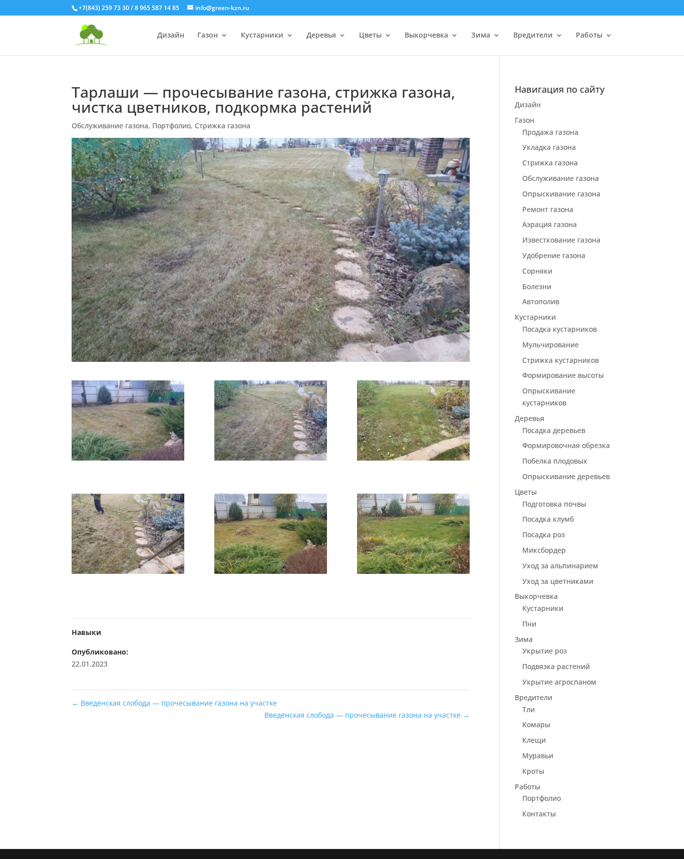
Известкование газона (561, 240)
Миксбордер (544, 550)
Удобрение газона (553, 255)
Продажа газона (550, 132)
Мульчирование (550, 344)
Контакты (539, 813)
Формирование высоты (563, 375)
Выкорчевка (426, 36)
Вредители (533, 36)
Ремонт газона (547, 209)
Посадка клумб (548, 519)
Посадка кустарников (559, 329)
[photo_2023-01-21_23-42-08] (413, 422)
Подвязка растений (556, 666)
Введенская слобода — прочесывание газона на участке (174, 703)
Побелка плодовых (554, 461)
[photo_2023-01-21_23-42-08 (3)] (128, 535)
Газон (207, 36)
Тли (528, 709)
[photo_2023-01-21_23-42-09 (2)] (270, 422)
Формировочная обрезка (566, 445)
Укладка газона (549, 147)
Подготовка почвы (554, 504)
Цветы (370, 36)
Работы (589, 36)
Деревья (321, 36)
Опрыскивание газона (561, 193)
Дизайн (170, 36)
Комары (536, 724)
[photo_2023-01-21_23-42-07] (413, 535)
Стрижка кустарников (560, 360)
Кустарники (262, 36)
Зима (480, 36)
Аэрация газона (549, 224)
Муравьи (537, 755)
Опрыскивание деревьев (566, 476)
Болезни (536, 286)
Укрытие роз (544, 651)
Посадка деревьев (553, 430)
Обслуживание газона (110, 125)
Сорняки (537, 271)
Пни (529, 623)
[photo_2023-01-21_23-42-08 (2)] (270, 535)
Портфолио (171, 125)
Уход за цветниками (557, 581)
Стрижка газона (222, 125)
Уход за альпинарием (560, 565)
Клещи (534, 740)
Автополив (540, 301)
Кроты (533, 771)
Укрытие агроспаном (559, 682)
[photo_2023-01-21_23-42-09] (128, 422)
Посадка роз (543, 534)
